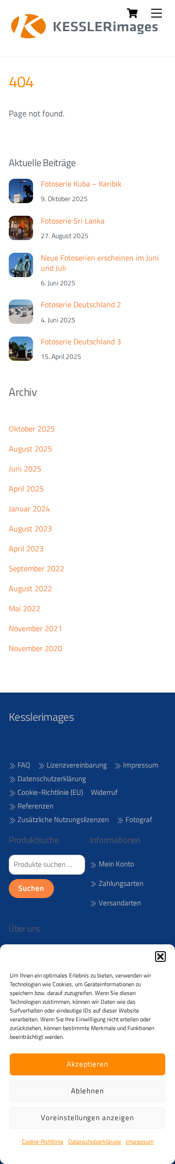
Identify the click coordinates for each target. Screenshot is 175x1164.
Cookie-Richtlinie (42, 1141)
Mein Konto (115, 864)
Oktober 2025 (32, 428)
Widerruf (104, 792)
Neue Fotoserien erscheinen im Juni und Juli (100, 263)
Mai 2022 (24, 608)
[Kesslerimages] (85, 38)
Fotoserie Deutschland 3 (81, 342)
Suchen (31, 888)
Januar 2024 (29, 508)
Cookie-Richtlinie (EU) (49, 792)
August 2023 (30, 528)
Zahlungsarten (120, 883)
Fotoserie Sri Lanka (73, 221)
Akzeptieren (88, 1064)
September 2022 (36, 568)
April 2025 (26, 488)
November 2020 (35, 648)
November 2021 (35, 628)
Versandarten (119, 903)
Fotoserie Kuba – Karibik (81, 184)
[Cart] (132, 13)
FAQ (23, 764)
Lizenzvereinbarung (76, 764)
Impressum (140, 1141)
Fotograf (138, 819)
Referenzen (34, 805)
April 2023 (26, 548)
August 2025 (30, 448)
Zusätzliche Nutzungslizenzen (62, 819)
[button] (160, 956)
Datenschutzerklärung (94, 1141)
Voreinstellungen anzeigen (87, 1117)
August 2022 (30, 588)
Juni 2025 (25, 468)
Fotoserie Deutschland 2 (81, 305)
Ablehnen (87, 1090)
